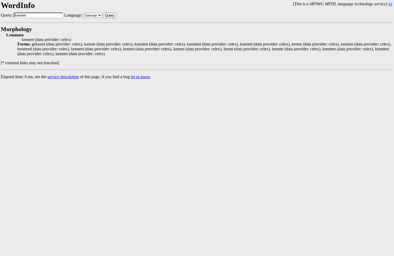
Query (109, 15)
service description (63, 76)
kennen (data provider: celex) (46, 39)
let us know (140, 76)
